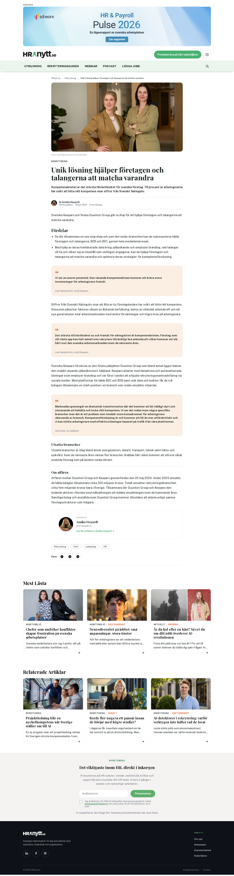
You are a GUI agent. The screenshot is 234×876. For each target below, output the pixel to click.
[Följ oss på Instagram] (70, 556)
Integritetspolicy (191, 870)
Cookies (207, 870)
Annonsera (200, 844)
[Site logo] (39, 54)
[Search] (207, 66)
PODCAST (109, 66)
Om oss (198, 839)
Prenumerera (143, 793)
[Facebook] (36, 853)
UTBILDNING (33, 66)
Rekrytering (70, 78)
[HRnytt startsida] (48, 833)
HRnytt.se (55, 78)
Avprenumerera (202, 850)
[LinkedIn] (26, 853)
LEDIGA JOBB (131, 66)
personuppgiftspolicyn (96, 804)
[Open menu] (207, 54)
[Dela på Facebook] (62, 556)
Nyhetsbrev (200, 855)
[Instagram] (45, 853)
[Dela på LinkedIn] (78, 556)
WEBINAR (91, 66)
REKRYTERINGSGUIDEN (63, 66)
